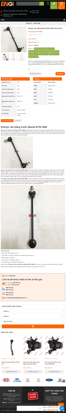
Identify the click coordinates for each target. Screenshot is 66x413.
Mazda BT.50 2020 (33, 56)
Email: (6, 297)
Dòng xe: (30, 48)
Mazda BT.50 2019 (54, 54)
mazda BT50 (41, 266)
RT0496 (39, 31)
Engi (38, 42)
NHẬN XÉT (18, 120)
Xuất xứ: (30, 45)
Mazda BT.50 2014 (33, 51)
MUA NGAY (60, 73)
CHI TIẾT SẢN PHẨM (7, 120)
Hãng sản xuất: (32, 42)
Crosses (37, 79)
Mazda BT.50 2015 (43, 51)
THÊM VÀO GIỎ (35, 73)
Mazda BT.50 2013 (49, 48)
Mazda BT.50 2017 (33, 54)
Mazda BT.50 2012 (39, 48)
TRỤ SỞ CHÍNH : (8, 394)
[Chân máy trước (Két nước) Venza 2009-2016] (54, 356)
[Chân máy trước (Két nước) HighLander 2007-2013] (33, 356)
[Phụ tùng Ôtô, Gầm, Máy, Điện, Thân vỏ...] (7, 5)
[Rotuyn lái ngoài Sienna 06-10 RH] (11, 356)
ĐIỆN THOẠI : (7, 399)
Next (63, 381)
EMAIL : (6, 402)
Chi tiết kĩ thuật (7, 79)
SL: (29, 69)
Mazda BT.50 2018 (43, 54)
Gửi (61, 404)
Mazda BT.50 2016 (54, 51)
